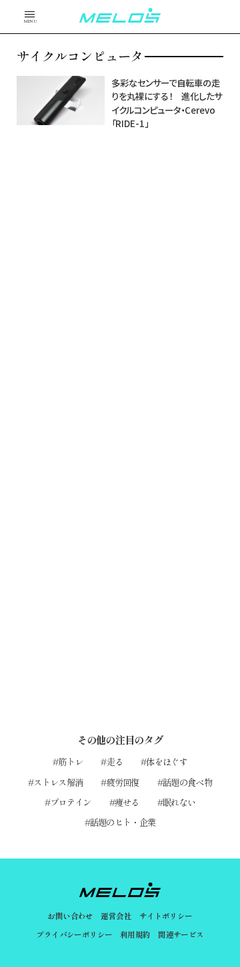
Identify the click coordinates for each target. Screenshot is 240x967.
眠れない (179, 802)
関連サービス (181, 934)
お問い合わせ (70, 915)
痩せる (127, 802)
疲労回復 (123, 782)
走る (115, 761)
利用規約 (135, 934)
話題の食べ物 (187, 782)
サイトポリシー (166, 915)
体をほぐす (166, 761)
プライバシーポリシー (74, 934)
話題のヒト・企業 (123, 822)
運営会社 (116, 915)
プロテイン (70, 802)
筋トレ (70, 761)
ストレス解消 (58, 782)
